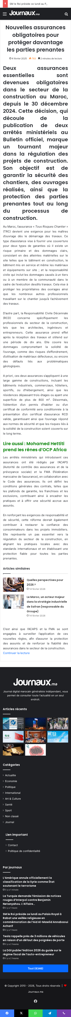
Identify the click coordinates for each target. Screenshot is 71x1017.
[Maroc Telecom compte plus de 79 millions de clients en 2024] (35, 723)
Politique (10, 786)
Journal (9, 822)
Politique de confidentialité (24, 851)
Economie (11, 781)
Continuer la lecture (16, 653)
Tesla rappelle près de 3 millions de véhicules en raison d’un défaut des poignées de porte (34, 938)
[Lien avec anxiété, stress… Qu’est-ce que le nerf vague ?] (35, 750)
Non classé (12, 816)
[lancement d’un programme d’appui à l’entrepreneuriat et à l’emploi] (13, 737)
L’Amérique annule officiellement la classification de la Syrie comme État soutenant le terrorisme (29, 882)
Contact (13, 845)
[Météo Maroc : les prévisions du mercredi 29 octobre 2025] (57, 737)
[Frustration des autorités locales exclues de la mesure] (57, 723)
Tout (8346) (35, 968)
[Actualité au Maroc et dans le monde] (24, 13)
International (12, 792)
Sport (8, 810)
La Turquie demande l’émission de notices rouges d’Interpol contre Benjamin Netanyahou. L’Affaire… (32, 900)
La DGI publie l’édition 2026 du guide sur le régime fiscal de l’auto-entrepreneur (32, 952)
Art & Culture (13, 798)
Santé (8, 804)
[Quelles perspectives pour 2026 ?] (13, 585)
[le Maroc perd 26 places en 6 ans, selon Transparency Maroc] (13, 750)
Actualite (10, 775)
